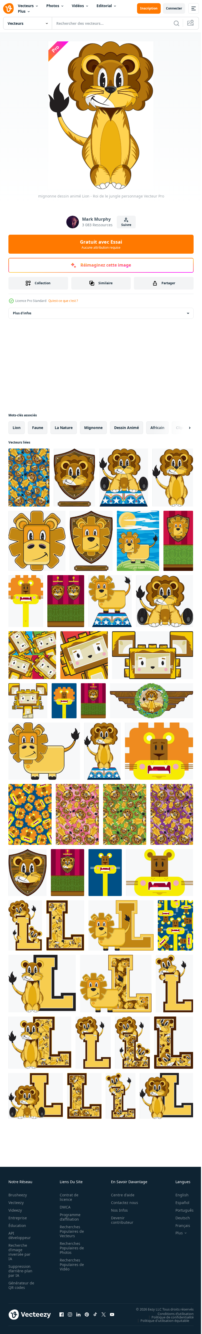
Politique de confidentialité (169, 1316)
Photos (52, 5)
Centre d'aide (120, 1194)
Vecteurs (26, 5)
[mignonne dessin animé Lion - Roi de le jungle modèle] (30, 814)
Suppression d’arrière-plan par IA (20, 1271)
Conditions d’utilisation (172, 1313)
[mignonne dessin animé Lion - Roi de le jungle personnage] (172, 478)
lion (17, 427)
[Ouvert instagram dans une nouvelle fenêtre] (70, 1314)
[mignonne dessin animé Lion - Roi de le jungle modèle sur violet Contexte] (171, 814)
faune (37, 427)
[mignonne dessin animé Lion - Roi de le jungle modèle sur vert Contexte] (124, 814)
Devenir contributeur (119, 1220)
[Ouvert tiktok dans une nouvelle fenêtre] (95, 1314)
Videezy (15, 1210)
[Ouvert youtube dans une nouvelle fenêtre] (112, 1314)
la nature (64, 427)
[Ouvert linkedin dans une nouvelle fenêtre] (78, 1314)
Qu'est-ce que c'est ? (63, 300)
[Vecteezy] (8, 8)
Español (178, 1202)
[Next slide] (181, 427)
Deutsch (178, 1217)
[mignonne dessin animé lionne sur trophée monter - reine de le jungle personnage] (27, 872)
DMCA (63, 1207)
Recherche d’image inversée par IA (19, 1252)
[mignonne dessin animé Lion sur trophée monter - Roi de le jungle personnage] (74, 478)
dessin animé (126, 427)
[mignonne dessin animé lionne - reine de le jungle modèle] (175, 925)
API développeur (19, 1235)
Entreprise (17, 1217)
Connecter (174, 8)
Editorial (104, 5)
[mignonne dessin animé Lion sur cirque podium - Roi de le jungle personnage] (123, 478)
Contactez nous (121, 1202)
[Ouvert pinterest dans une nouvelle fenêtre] (87, 1314)
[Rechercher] (176, 23)
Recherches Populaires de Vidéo (70, 1265)
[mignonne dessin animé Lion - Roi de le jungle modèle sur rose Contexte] (77, 814)
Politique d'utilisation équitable (161, 1320)
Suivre (126, 225)
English (178, 1194)
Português (180, 1210)
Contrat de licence (67, 1197)
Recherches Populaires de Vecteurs (70, 1231)
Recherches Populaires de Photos (70, 1248)
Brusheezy (17, 1194)
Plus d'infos (22, 313)
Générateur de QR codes (19, 1285)
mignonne (93, 427)
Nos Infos (116, 1210)
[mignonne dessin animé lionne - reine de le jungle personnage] (105, 872)
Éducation (17, 1225)
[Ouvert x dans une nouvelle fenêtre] (104, 1314)
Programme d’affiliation (68, 1217)
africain (157, 427)
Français (178, 1225)
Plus (22, 11)
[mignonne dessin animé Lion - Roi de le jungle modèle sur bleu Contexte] (28, 478)
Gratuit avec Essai (101, 244)
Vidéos (78, 5)
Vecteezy (16, 1202)
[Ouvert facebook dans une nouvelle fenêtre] (61, 1314)
